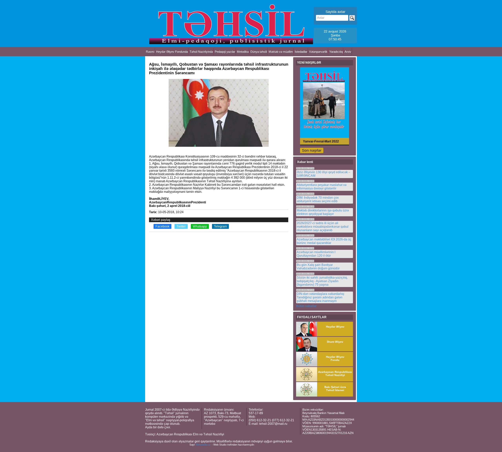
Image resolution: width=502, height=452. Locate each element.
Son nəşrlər (311, 150)
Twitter (181, 226)
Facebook (162, 226)
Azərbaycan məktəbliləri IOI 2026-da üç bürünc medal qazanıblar (324, 241)
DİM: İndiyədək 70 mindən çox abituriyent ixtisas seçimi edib (318, 199)
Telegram (220, 226)
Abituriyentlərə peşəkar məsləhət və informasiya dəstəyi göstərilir (321, 186)
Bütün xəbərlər (306, 306)
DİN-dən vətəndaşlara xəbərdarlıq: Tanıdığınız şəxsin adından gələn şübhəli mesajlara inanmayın (321, 297)
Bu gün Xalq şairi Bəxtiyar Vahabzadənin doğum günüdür (318, 266)
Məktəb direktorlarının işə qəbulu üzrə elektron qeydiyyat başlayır (323, 212)
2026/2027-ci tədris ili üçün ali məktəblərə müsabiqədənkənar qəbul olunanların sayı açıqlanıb (322, 226)
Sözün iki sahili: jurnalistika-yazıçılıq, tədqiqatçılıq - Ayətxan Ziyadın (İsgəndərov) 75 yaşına (322, 281)
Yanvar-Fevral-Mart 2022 (321, 141)
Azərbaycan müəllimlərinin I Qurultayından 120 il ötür (316, 253)
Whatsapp (200, 226)
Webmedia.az (203, 444)
